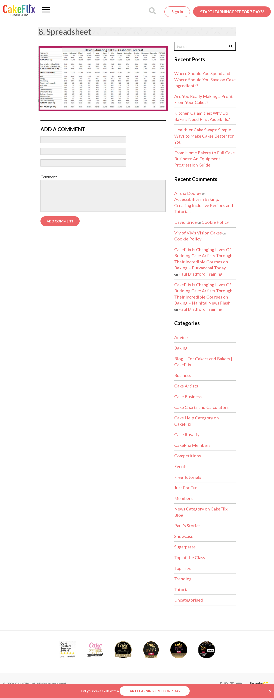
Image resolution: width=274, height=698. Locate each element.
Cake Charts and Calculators (201, 407)
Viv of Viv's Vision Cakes (198, 232)
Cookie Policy (215, 222)
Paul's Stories (187, 525)
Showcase (183, 536)
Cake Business (188, 396)
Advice (181, 337)
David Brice (185, 222)
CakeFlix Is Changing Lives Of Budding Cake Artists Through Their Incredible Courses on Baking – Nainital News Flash (203, 294)
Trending (183, 578)
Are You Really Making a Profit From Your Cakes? (203, 99)
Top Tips (182, 568)
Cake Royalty (187, 434)
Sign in (177, 11)
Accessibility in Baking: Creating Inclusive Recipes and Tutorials (203, 205)
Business (182, 375)
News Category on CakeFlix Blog (201, 512)
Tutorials (183, 589)
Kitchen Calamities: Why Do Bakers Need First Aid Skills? (202, 116)
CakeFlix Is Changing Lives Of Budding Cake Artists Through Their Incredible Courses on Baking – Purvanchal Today (203, 258)
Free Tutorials (187, 477)
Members (183, 498)
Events (180, 466)
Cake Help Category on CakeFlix (196, 420)
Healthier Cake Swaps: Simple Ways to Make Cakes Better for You (204, 135)
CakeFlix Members (192, 445)
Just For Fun (186, 487)
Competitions (187, 455)
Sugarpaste (185, 546)
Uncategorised (188, 599)
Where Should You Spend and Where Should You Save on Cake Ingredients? (205, 79)
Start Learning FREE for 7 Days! (232, 11)
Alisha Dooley (187, 193)
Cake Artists (186, 385)
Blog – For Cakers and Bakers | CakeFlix (203, 361)
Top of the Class (189, 557)
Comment (48, 176)
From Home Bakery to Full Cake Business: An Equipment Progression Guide (204, 158)
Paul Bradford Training (200, 273)
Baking (181, 347)
